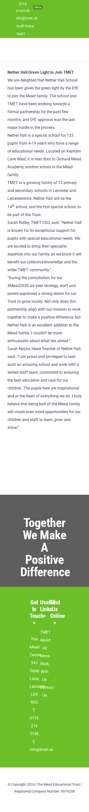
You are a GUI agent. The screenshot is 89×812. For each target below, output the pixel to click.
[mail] (52, 800)
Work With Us (44, 671)
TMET (45, 632)
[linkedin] (44, 800)
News (45, 656)
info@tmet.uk (41, 749)
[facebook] (36, 800)
